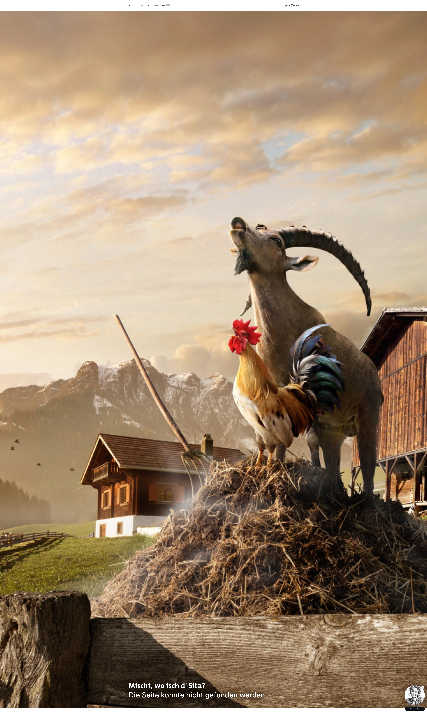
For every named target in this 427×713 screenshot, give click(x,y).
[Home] (292, 5)
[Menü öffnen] (129, 5)
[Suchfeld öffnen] (136, 5)
